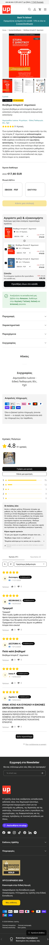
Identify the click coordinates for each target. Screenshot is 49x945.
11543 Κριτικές (37, 2)
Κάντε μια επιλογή (24, 203)
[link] (8, 232)
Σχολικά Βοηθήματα (24, 23)
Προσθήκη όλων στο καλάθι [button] (24, 284)
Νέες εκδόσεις (11, 902)
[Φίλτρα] (10, 564)
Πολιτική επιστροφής (24, 925)
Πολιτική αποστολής (8, 928)
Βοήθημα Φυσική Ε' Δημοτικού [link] (27, 245)
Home (4, 30)
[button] (40, 9)
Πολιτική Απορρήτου (9, 925)
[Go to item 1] (9, 458)
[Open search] (4, 564)
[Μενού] (45, 9)
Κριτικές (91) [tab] (13, 557)
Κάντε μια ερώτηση (24, 474)
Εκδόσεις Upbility (13, 922)
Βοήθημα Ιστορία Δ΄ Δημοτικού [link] (27, 259)
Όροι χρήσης (22, 928)
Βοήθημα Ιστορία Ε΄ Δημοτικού (33, 30)
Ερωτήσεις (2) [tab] (35, 557)
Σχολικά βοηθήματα (15, 30)
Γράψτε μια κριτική (24, 469)
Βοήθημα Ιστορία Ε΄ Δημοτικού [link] (24, 228)
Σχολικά (5, 96)
